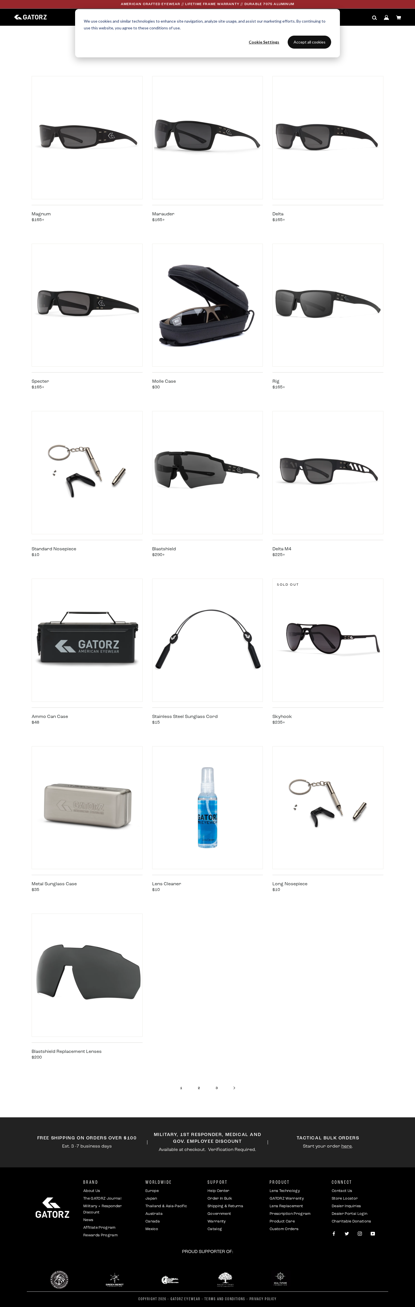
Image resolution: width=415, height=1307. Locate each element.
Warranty (216, 1221)
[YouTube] (373, 1233)
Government (219, 1214)
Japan (151, 1198)
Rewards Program (100, 1235)
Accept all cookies (310, 42)
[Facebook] (334, 1233)
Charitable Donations (351, 1221)
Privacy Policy (263, 1299)
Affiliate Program (99, 1228)
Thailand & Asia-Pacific (166, 1206)
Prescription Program (290, 1214)
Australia (154, 1214)
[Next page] (234, 1088)
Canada (152, 1221)
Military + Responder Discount (102, 1209)
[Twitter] (347, 1233)
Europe (152, 1191)
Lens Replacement (286, 1206)
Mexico (151, 1229)
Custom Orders (284, 1229)
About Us (91, 1191)
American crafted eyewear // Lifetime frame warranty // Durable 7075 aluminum (207, 4)
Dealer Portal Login (349, 1214)
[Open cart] (398, 18)
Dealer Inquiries (346, 1206)
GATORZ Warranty (287, 1198)
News (88, 1220)
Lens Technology (285, 1191)
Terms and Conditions (224, 1299)
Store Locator (345, 1198)
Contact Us (342, 1191)
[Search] (374, 18)
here (346, 1146)
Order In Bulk (219, 1198)
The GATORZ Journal (102, 1198)
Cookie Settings (264, 42)
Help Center (218, 1191)
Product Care (282, 1221)
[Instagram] (360, 1233)
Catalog (214, 1229)
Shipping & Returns (225, 1206)
